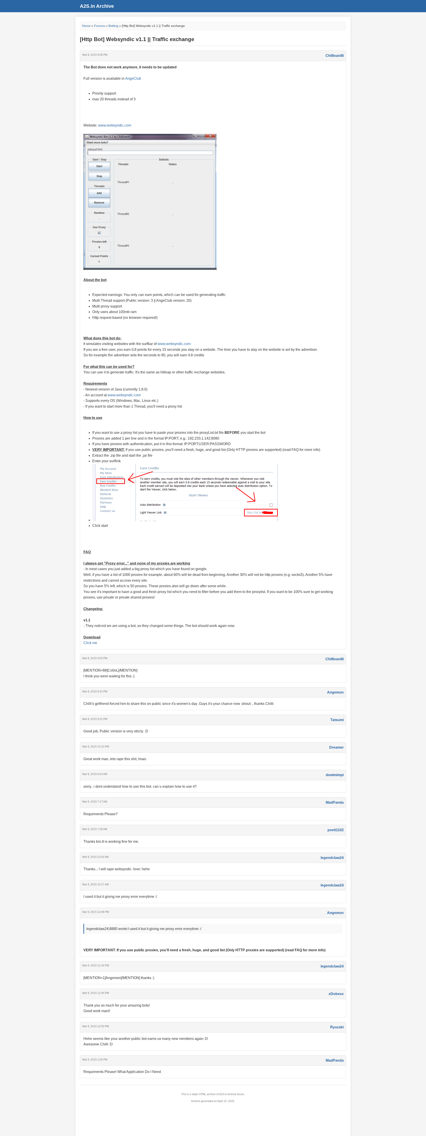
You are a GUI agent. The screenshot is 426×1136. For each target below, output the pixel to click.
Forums (99, 26)
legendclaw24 (332, 858)
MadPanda (335, 802)
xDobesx (336, 994)
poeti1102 (335, 830)
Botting (113, 26)
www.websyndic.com (114, 125)
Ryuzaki (337, 1027)
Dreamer (336, 747)
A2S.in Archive (97, 6)
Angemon (335, 692)
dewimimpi (335, 775)
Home (86, 26)
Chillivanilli (334, 55)
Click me (90, 643)
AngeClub (133, 78)
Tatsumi (337, 720)
